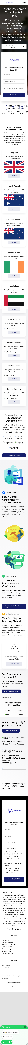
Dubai (16, 856)
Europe (8, 856)
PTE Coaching (6, 967)
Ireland (8, 854)
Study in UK (5, 940)
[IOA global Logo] (9, 2)
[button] (25, 1027)
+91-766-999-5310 (16, 982)
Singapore (9, 858)
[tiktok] (20, 929)
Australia (14, 852)
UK (6, 852)
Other (18, 858)
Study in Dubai (6, 951)
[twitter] (10, 929)
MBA (7, 873)
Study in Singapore (8, 953)
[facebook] (7, 929)
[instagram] (12, 929)
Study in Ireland (7, 947)
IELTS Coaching (7, 965)
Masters (16, 870)
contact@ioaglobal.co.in (14, 987)
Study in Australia (7, 942)
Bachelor (17, 868)
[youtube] (15, 929)
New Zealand (18, 854)
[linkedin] (18, 929)
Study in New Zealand (8, 944)
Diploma (8, 868)
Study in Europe (7, 949)
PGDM (8, 870)
